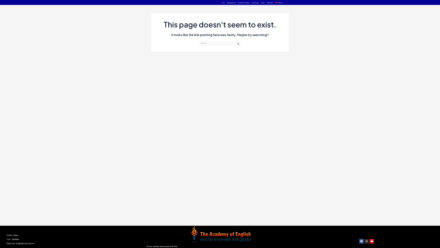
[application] (283, 3)
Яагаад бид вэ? (231, 2)
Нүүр (223, 2)
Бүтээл (263, 2)
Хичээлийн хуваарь (243, 2)
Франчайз (270, 2)
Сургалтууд (255, 2)
